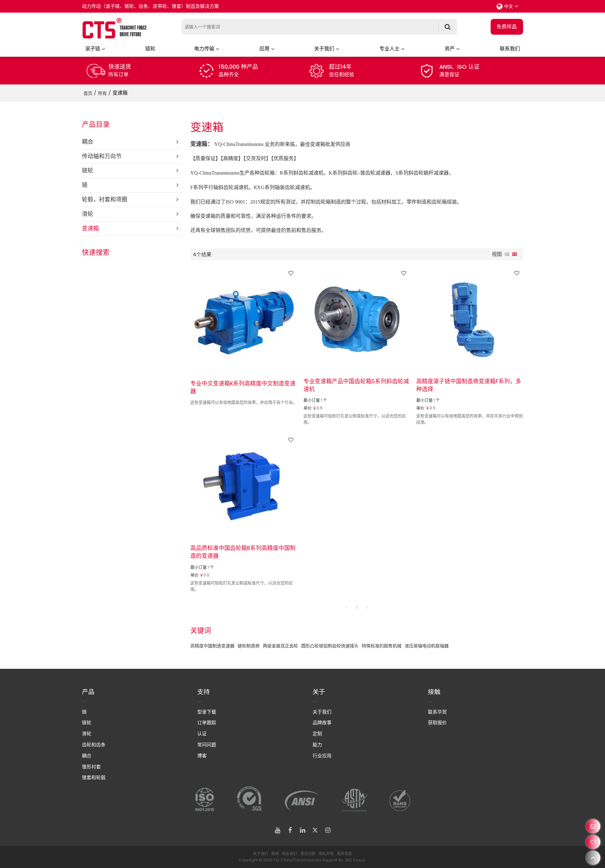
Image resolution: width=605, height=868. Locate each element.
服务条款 (344, 853)
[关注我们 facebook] (290, 830)
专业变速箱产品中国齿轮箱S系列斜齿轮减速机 (356, 385)
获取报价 (437, 722)
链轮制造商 (249, 646)
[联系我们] (593, 826)
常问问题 (206, 744)
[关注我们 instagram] (327, 830)
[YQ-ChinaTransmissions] (115, 28)
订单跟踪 (206, 722)
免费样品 (507, 26)
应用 (264, 48)
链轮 (150, 48)
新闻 (275, 853)
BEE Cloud (355, 860)
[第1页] (346, 607)
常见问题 (307, 853)
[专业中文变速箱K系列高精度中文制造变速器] (243, 320)
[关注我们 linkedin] (302, 830)
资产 (450, 48)
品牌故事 (322, 722)
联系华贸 (437, 712)
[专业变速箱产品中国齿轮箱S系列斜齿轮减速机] (356, 319)
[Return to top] (593, 858)
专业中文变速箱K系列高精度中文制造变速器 (243, 387)
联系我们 (510, 48)
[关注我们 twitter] (315, 830)
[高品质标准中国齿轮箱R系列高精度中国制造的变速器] (243, 485)
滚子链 (92, 48)
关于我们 (324, 48)
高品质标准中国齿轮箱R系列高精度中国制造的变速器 (243, 552)
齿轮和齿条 (94, 744)
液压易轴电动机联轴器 (427, 646)
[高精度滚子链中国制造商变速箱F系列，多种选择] (469, 319)
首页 (88, 93)
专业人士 (389, 48)
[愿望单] (593, 842)
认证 (202, 733)
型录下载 (206, 712)
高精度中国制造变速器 (212, 646)
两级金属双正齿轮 (280, 646)
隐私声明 (326, 853)
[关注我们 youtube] (277, 830)
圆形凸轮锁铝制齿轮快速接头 (330, 646)
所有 (102, 93)
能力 (317, 744)
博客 (202, 755)
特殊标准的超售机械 (381, 646)
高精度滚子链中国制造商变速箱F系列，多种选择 (468, 385)
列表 (507, 254)
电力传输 (204, 48)
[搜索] (447, 27)
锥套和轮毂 (94, 777)
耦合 (86, 755)
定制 (317, 733)
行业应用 (322, 755)
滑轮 (86, 733)
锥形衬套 (91, 766)
